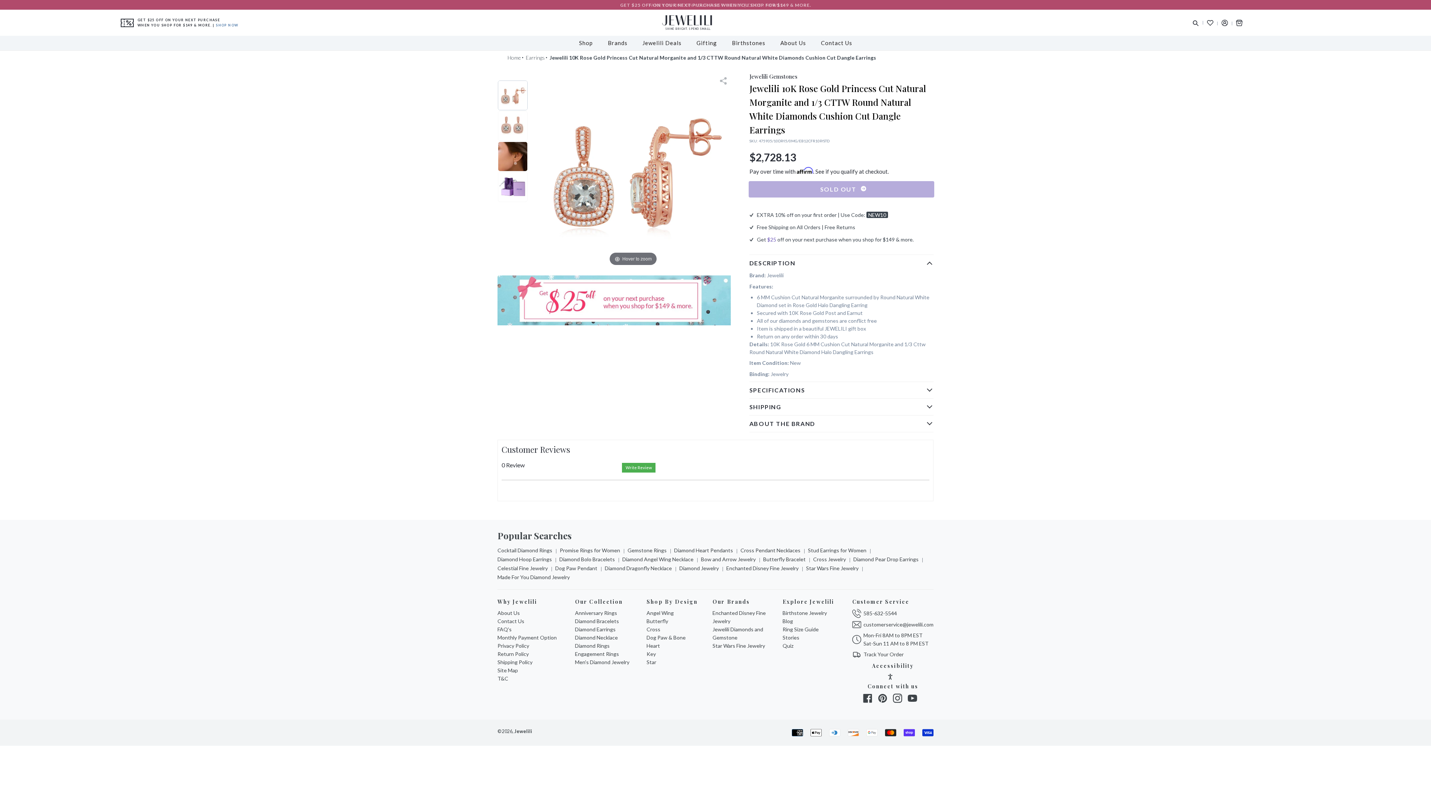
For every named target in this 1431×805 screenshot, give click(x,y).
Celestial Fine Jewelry (522, 568)
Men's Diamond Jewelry (602, 662)
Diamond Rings (592, 646)
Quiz (788, 646)
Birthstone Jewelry (805, 613)
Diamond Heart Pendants (703, 550)
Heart (653, 646)
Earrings (535, 57)
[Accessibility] (890, 678)
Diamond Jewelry (699, 568)
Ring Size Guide (801, 629)
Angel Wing (660, 613)
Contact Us (510, 621)
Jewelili (523, 731)
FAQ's (504, 629)
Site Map (507, 670)
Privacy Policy (513, 646)
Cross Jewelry (829, 559)
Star (651, 662)
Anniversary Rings (596, 613)
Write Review (639, 467)
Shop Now (227, 25)
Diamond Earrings (595, 629)
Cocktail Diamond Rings (524, 550)
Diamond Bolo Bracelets (587, 559)
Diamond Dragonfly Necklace (638, 568)
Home (514, 57)
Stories (791, 637)
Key (651, 654)
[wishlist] (1210, 23)
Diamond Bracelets (597, 621)
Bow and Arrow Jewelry (728, 559)
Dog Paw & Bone (666, 637)
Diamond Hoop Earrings (524, 559)
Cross (653, 629)
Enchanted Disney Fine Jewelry (762, 568)
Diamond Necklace (596, 637)
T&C (502, 678)
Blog (788, 621)
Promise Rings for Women (590, 550)
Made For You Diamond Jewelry (533, 577)
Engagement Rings (597, 654)
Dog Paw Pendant (576, 568)
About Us (508, 613)
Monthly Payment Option (527, 637)
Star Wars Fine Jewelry (832, 568)
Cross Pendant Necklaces (770, 550)
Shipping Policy (515, 662)
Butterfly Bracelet (784, 559)
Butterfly (657, 621)
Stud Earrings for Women (837, 550)
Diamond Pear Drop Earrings (886, 559)
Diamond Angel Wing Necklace (658, 559)
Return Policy (513, 654)
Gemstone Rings (647, 550)
